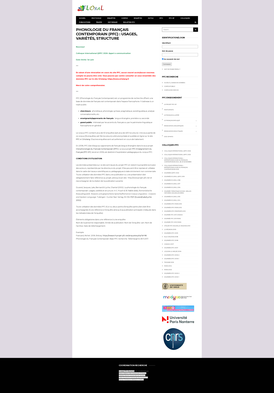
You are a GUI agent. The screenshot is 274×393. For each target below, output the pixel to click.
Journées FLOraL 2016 (172, 187)
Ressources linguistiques (173, 126)
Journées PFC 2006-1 (171, 258)
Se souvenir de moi (171, 59)
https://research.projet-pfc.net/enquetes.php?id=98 (125, 236)
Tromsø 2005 (169, 262)
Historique (112, 22)
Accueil (82, 18)
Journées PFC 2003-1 (171, 277)
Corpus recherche (171, 90)
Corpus (124, 18)
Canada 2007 (169, 244)
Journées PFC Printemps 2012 (175, 211)
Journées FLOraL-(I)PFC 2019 (174, 176)
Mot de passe (167, 51)
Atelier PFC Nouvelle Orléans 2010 (177, 226)
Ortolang (86, 139)
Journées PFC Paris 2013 (173, 204)
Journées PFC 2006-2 (171, 255)
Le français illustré (171, 115)
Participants (169, 109)
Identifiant (166, 43)
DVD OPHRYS (168, 136)
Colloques (185, 18)
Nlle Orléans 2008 (171, 236)
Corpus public (169, 86)
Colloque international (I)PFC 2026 (177, 151)
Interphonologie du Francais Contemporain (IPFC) (97, 149)
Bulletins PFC (129, 22)
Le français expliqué (172, 120)
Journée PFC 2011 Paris (172, 218)
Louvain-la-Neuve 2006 (172, 251)
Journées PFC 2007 (171, 247)
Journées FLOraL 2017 (172, 184)
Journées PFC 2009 (171, 233)
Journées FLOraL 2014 (172, 200)
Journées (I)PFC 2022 (171, 173)
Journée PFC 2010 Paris (172, 222)
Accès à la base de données (174, 82)
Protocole (96, 18)
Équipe (99, 22)
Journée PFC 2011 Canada (173, 215)
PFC (78, 139)
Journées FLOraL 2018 (172, 180)
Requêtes (138, 18)
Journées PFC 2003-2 (171, 273)
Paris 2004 (168, 266)
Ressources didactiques (173, 131)
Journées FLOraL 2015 (172, 196)
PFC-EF (171, 18)
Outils (150, 18)
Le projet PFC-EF (170, 104)
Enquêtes (111, 18)
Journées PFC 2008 (171, 240)
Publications (84, 22)
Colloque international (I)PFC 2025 (177, 154)
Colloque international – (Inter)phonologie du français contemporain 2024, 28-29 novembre (177, 160)
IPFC (161, 18)
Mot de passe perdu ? (172, 69)
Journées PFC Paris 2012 (173, 207)
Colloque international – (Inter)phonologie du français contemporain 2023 (176, 167)
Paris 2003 (168, 269)
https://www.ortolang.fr (118, 79)
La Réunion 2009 (170, 229)
